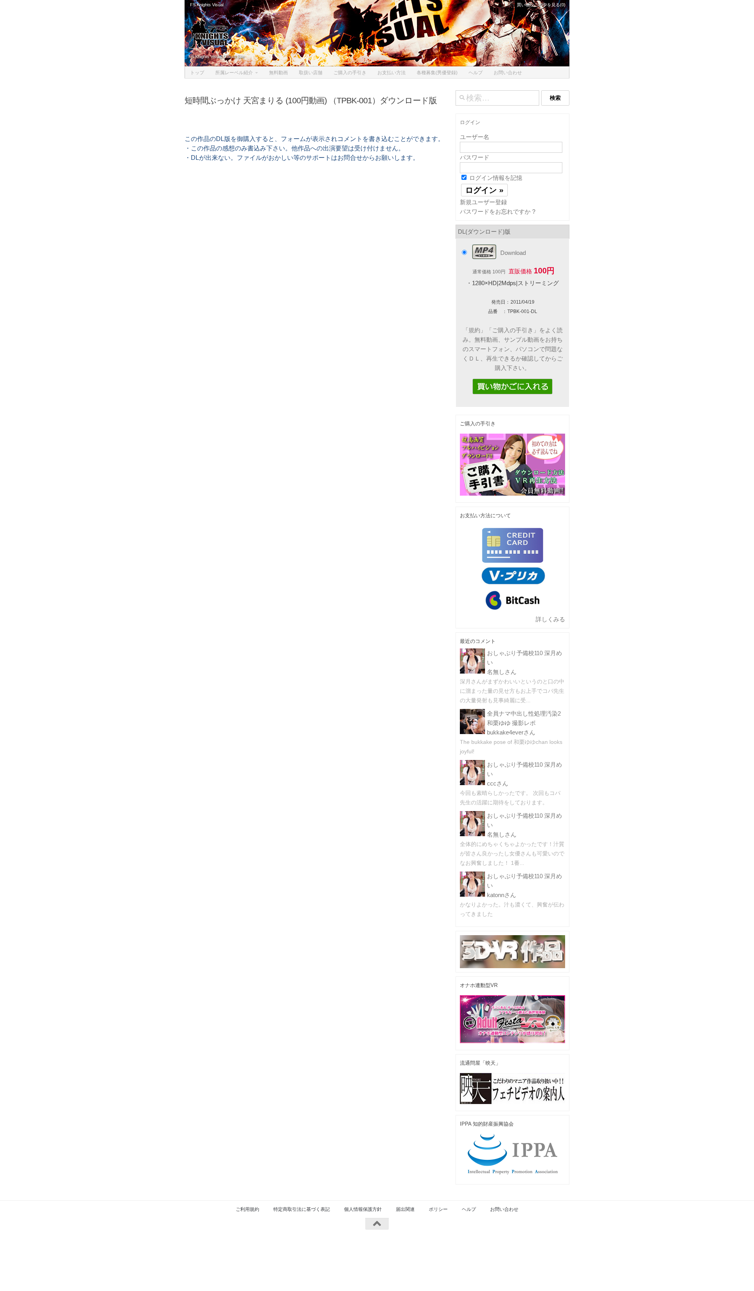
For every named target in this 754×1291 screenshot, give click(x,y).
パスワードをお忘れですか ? (497, 211)
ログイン (470, 122)
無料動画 (278, 72)
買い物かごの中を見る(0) (541, 4)
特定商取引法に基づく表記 (301, 1209)
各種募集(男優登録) (437, 72)
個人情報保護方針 (363, 1209)
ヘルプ (476, 72)
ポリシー (438, 1209)
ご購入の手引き (349, 72)
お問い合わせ (508, 72)
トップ (197, 72)
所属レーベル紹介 (234, 72)
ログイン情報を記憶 (495, 177)
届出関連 (405, 1209)
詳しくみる (550, 619)
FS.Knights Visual (206, 4)
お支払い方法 (391, 72)
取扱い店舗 (310, 72)
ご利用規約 (247, 1209)
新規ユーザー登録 (483, 202)
